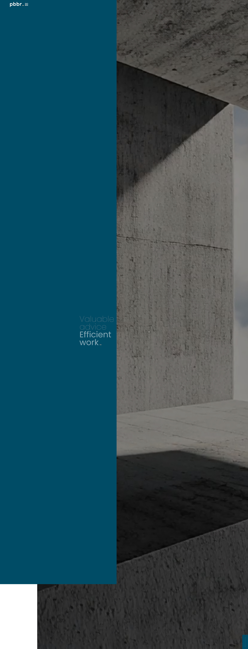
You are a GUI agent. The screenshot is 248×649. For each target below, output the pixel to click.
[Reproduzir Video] (149, 331)
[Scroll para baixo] (245, 642)
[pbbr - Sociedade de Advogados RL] (19, 4)
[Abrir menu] (243, 2)
